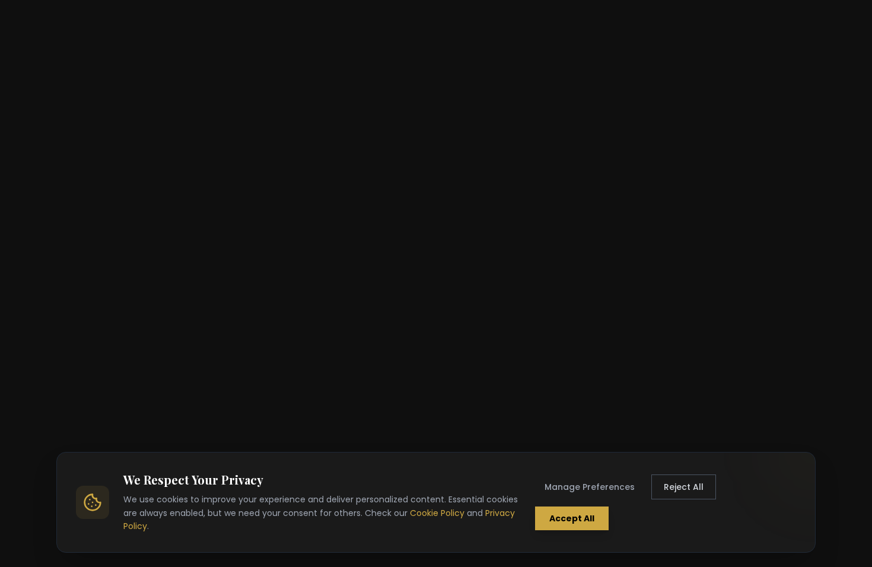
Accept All (571, 518)
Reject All (684, 487)
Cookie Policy (437, 513)
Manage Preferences (590, 487)
